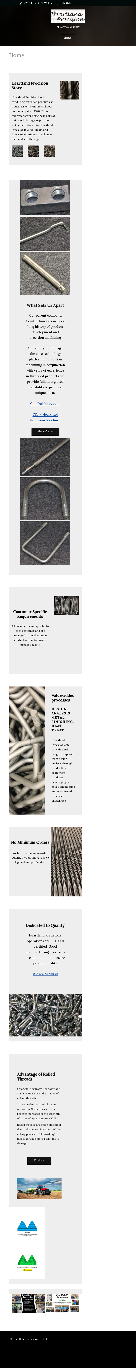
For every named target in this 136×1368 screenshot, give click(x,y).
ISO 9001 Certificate (45, 973)
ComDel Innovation (45, 403)
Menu (68, 38)
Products (39, 1160)
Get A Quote (45, 431)
